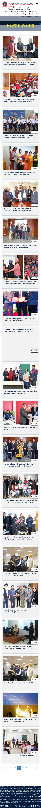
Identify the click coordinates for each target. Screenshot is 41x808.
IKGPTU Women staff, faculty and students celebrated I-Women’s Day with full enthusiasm (19, 174)
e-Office (8, 11)
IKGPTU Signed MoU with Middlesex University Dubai (20, 428)
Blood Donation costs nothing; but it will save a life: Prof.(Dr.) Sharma (20, 611)
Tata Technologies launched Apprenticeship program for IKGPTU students (20, 574)
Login (34, 11)
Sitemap (29, 11)
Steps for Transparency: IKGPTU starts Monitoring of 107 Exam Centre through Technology (18, 648)
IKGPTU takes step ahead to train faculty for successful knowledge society (20, 720)
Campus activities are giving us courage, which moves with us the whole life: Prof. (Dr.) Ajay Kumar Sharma (20, 138)
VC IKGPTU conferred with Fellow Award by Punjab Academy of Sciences (19, 319)
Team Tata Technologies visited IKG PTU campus (18, 684)
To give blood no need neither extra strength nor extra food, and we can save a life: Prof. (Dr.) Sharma (20, 502)
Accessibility (21, 11)
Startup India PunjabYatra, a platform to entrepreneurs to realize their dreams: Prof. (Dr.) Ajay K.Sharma (20, 466)
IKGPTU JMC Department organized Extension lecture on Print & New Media (20, 392)
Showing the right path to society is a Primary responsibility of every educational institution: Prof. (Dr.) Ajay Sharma (20, 247)
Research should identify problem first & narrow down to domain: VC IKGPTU (18, 331)
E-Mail (14, 11)
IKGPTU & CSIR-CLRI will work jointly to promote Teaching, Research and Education (19, 210)
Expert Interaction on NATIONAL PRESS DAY (19, 756)
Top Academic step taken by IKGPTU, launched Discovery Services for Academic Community (20, 64)
